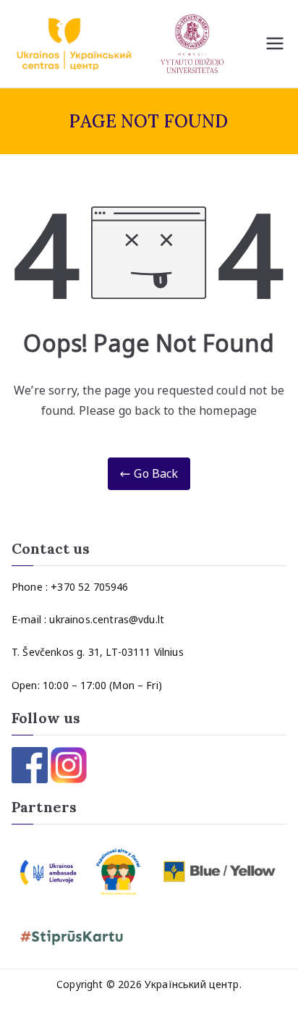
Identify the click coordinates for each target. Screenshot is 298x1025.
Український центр (192, 984)
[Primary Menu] (274, 43)
